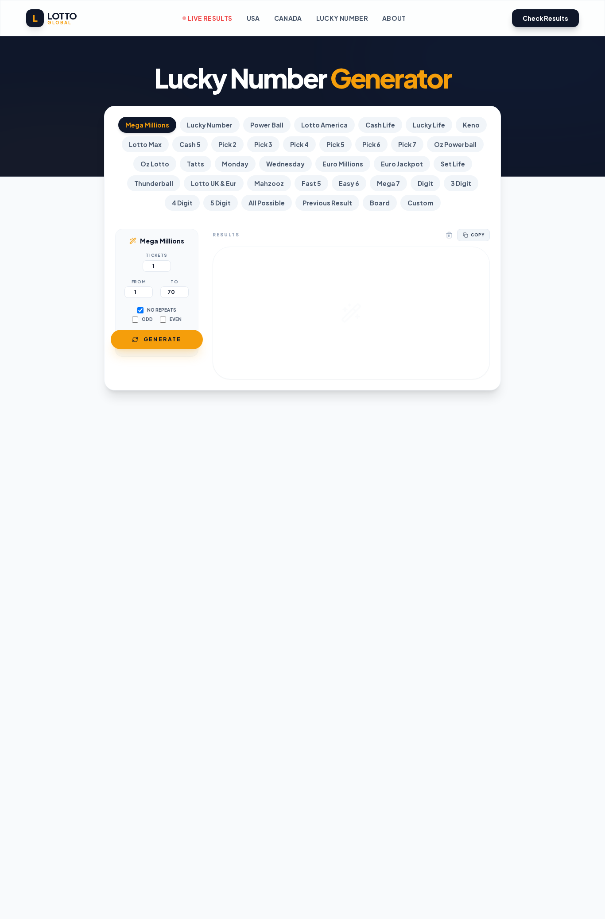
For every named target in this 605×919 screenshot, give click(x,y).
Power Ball (266, 125)
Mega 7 (388, 183)
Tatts (195, 164)
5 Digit (220, 203)
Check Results (545, 18)
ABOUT (394, 18)
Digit (425, 183)
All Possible (266, 203)
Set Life (453, 164)
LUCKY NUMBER (342, 18)
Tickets (156, 255)
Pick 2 (227, 144)
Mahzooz (269, 183)
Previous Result (327, 203)
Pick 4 (299, 144)
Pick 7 (407, 144)
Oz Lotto (154, 164)
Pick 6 (371, 144)
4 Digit (182, 203)
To (174, 281)
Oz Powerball (455, 144)
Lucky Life (429, 125)
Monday (235, 164)
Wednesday (285, 164)
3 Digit (461, 183)
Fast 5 (311, 183)
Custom (420, 203)
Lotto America (324, 125)
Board (380, 203)
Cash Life (380, 125)
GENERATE (162, 339)
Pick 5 (335, 144)
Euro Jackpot (402, 164)
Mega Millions (147, 125)
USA (253, 18)
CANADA (288, 18)
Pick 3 (263, 144)
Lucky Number (210, 125)
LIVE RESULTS (210, 18)
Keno (471, 125)
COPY (477, 234)
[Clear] (449, 235)
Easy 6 (349, 183)
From (139, 281)
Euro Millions (342, 164)
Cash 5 (190, 144)
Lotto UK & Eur (214, 183)
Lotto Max (145, 144)
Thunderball (153, 183)
